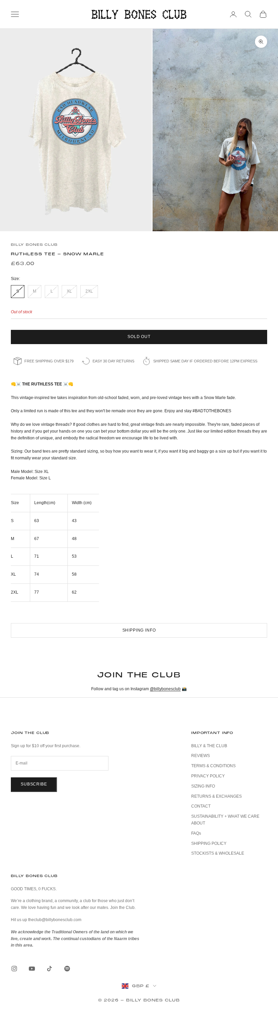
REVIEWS (200, 755)
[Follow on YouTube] (31, 968)
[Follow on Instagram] (14, 968)
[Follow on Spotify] (67, 968)
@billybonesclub (165, 689)
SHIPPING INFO (139, 630)
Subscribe (34, 784)
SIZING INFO (203, 786)
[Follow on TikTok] (49, 968)
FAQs (196, 833)
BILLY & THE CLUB (209, 745)
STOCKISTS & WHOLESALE (217, 853)
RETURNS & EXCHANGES (216, 796)
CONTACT (201, 806)
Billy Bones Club (34, 244)
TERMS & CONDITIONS (213, 765)
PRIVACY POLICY (208, 776)
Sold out (139, 336)
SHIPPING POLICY (208, 843)
